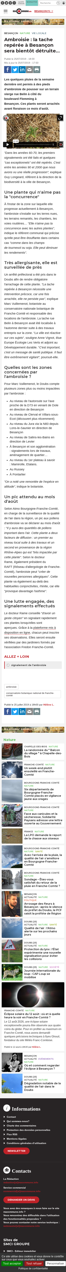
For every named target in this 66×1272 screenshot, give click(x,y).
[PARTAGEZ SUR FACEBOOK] (7, 69)
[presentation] (52, 144)
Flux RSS (12, 1134)
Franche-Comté (34, 764)
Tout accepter (12, 1263)
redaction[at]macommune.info (20, 1182)
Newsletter (16, 1150)
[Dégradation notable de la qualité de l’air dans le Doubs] (12, 1081)
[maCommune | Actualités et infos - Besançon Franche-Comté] (22, 11)
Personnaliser (55, 1263)
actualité (30, 897)
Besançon (11, 33)
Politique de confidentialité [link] (33, 1268)
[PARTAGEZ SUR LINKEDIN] (22, 69)
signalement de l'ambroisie (28, 665)
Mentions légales (17, 1138)
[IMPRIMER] (36, 69)
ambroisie (11, 686)
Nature (25, 33)
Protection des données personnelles (28, 1130)
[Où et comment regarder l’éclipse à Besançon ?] (12, 1060)
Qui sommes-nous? (18, 1121)
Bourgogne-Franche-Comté (41, 783)
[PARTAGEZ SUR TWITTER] (15, 69)
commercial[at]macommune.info (21, 1191)
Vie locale (39, 33)
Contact (11, 1116)
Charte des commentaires (21, 1125)
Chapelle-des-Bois (35, 746)
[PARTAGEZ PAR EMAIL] (29, 69)
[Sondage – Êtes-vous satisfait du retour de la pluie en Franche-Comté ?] (12, 877)
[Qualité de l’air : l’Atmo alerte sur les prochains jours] (12, 926)
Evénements (45, 1059)
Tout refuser (34, 1263)
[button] (58, 3)
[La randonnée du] (12, 751)
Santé (39, 851)
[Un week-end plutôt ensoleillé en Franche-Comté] (12, 769)
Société (54, 967)
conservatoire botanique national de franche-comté (30, 694)
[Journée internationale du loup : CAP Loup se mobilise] (12, 971)
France (28, 831)
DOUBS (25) (30, 921)
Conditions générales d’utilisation (26, 1143)
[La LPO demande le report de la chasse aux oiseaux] (12, 836)
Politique (30, 900)
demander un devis (21, 1199)
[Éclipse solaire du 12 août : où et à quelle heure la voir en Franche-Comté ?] (33, 995)
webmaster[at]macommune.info (21, 1226)
